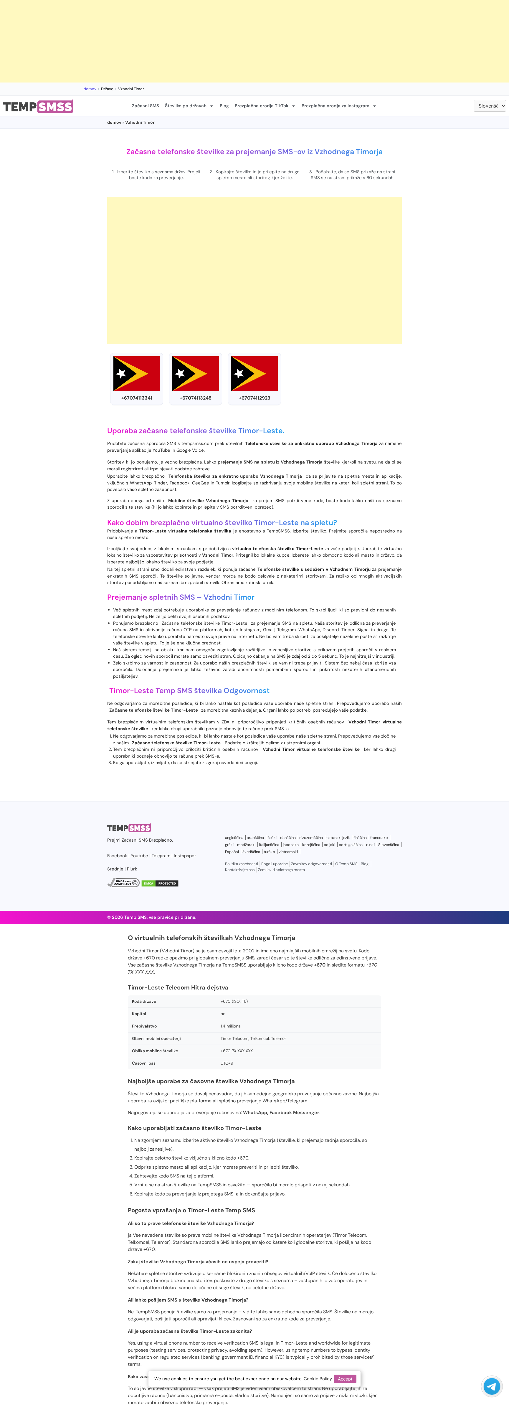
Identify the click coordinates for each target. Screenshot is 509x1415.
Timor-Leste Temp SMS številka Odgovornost (189, 690)
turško (269, 851)
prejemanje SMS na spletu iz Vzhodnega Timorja (270, 462)
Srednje (115, 869)
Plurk (132, 869)
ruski (370, 844)
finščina (360, 837)
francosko (379, 837)
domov (90, 88)
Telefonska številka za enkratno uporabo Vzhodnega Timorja (235, 476)
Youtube (139, 856)
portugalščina (351, 844)
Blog (224, 106)
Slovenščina (388, 844)
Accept (345, 1379)
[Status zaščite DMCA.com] (160, 886)
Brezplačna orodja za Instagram (335, 106)
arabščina (255, 837)
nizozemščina (311, 837)
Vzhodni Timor (229, 597)
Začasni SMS (145, 106)
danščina (288, 837)
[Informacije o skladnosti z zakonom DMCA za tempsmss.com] (123, 886)
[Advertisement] (176, 41)
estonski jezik (338, 837)
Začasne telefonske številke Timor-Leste (204, 623)
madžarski (246, 844)
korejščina (311, 844)
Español (232, 851)
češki (272, 837)
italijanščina (269, 844)
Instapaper (185, 856)
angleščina (234, 837)
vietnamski (288, 851)
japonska (291, 844)
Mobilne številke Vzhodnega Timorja (208, 501)
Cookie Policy (318, 1379)
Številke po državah (185, 106)
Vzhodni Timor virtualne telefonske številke (311, 749)
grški (229, 844)
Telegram (161, 856)
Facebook (117, 856)
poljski (329, 844)
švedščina (251, 851)
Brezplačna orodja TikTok (261, 106)
